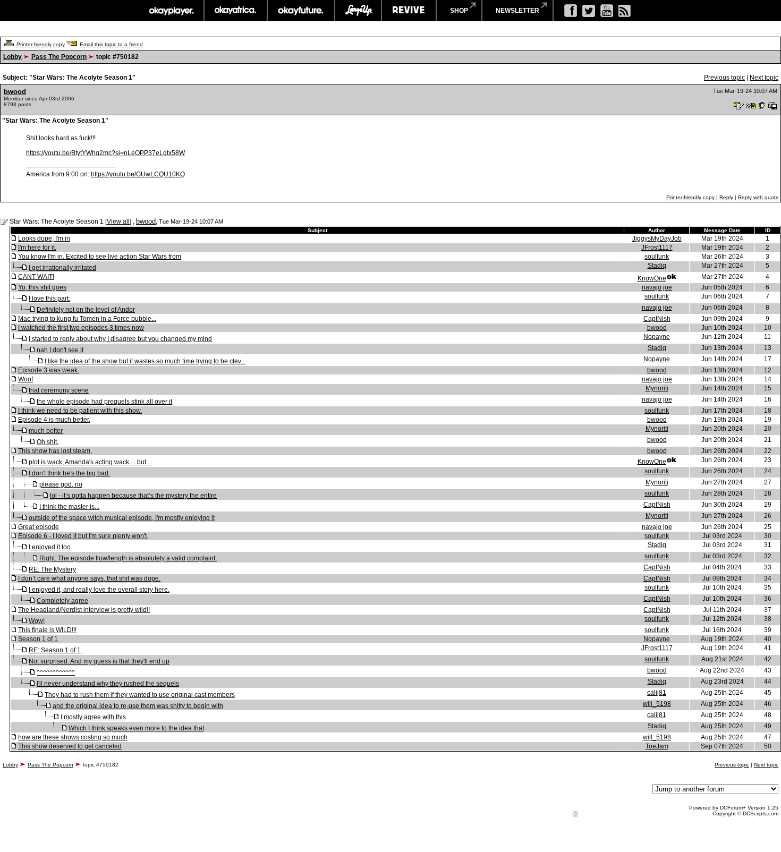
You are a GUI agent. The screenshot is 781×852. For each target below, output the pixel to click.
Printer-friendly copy (40, 44)
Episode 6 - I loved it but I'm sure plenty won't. (83, 536)
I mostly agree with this (93, 717)
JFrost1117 (657, 247)
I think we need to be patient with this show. (80, 410)
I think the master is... (69, 506)
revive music (409, 10)
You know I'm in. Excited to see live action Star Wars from (99, 256)
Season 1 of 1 (38, 639)
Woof (25, 379)
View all (118, 221)
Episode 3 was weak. (48, 370)
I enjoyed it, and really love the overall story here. (99, 589)
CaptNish (656, 318)
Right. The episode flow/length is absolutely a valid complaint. (128, 558)
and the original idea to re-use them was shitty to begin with (138, 706)
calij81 (656, 692)
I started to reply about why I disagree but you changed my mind (120, 339)
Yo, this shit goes (42, 287)
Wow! (37, 621)
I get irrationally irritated (62, 267)
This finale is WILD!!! (47, 630)
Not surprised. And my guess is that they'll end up (99, 661)
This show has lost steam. (55, 451)
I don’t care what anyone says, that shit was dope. (89, 578)
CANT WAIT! (36, 276)
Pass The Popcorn (59, 57)
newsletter (517, 10)
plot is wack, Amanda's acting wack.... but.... (90, 462)
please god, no (60, 484)
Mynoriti (657, 388)
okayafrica (236, 10)
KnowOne (652, 278)
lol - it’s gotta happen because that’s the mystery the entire (133, 495)
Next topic (764, 77)
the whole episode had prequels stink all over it (104, 401)
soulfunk (656, 256)
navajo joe (657, 287)
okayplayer (170, 10)
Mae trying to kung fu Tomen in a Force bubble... (87, 318)
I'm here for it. (37, 247)
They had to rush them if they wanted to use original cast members (140, 694)
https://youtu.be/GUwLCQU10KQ (138, 174)
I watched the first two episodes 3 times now (81, 327)
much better (46, 430)
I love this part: (49, 298)
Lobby (12, 57)
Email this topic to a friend (111, 44)
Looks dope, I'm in (44, 238)
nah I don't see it (60, 350)
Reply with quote (758, 197)
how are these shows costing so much (73, 737)
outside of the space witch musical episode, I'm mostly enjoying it (122, 518)
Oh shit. (47, 442)
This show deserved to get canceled (70, 746)
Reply (726, 197)
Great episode (38, 527)
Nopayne (656, 336)
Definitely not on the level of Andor (86, 309)
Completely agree (62, 600)
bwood (15, 92)
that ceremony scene (59, 390)
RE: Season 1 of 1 (55, 650)
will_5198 (657, 704)
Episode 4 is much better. (54, 419)
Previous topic (724, 77)
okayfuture (301, 10)
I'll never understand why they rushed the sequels (108, 683)
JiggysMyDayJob (657, 238)
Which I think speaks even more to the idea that (136, 728)
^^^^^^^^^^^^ (56, 672)
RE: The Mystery (52, 569)
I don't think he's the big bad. (69, 473)
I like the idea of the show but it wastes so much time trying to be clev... (145, 361)
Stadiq (657, 265)
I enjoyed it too (50, 547)
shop (459, 10)
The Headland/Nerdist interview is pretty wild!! (84, 610)
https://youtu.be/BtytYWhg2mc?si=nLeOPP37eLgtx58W (105, 153)
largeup (358, 10)
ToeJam (657, 746)
